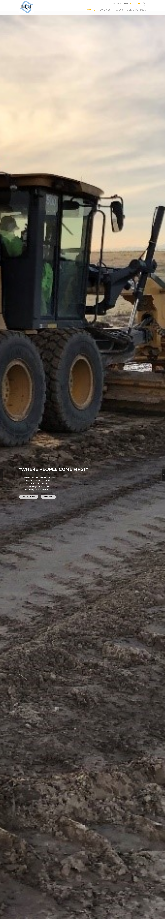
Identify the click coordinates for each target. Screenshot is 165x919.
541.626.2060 (135, 4)
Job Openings (136, 9)
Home (91, 9)
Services (105, 9)
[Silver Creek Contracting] (26, 7)
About (119, 9)
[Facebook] (144, 4)
